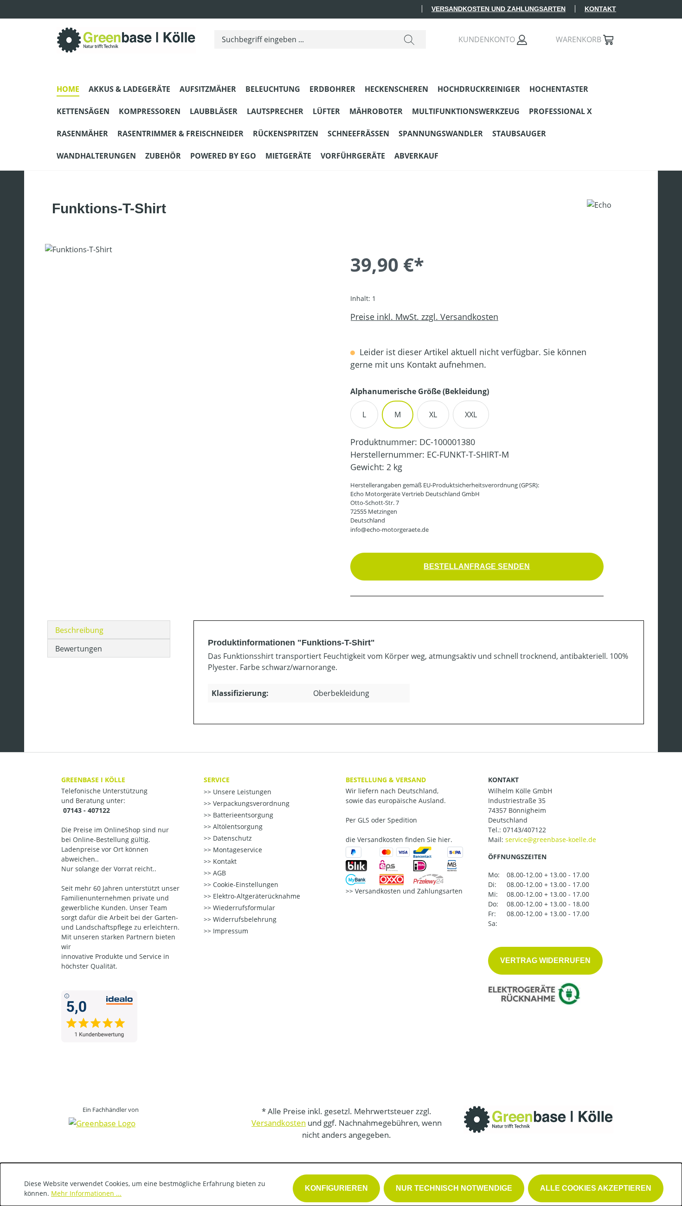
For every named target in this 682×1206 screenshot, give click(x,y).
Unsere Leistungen (241, 791)
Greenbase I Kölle (93, 779)
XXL (471, 414)
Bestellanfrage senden (477, 566)
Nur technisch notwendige (454, 1188)
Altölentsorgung (237, 826)
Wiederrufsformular (243, 907)
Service (217, 779)
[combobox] (303, 39)
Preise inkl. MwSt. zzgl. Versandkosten (424, 316)
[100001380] (188, 343)
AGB (218, 872)
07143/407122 (524, 829)
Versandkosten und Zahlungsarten (498, 9)
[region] (188, 343)
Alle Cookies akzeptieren (595, 1188)
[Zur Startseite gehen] (126, 37)
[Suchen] (409, 39)
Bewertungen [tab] (78, 649)
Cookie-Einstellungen (244, 884)
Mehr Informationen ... (86, 1193)
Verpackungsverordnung (250, 803)
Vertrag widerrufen (545, 960)
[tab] (108, 629)
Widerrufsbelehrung (244, 919)
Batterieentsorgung (242, 814)
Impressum (229, 930)
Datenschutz (231, 838)
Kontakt (600, 9)
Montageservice (236, 849)
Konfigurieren (336, 1188)
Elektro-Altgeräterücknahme (255, 896)
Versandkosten (278, 1122)
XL (433, 414)
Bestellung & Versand (386, 779)
